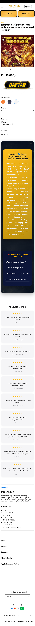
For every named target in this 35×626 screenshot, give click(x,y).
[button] (2, 6)
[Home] (14, 7)
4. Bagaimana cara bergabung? (16, 279)
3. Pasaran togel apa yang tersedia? (17, 273)
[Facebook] (2, 135)
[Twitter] (5, 135)
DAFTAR (26, 14)
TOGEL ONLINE (13, 615)
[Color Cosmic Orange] (3, 102)
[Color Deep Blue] (9, 102)
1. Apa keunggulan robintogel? (16, 262)
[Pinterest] (8, 135)
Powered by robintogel (24, 615)
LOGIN (9, 14)
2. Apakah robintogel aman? (15, 268)
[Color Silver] (16, 102)
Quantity (4, 108)
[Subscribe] (28, 596)
